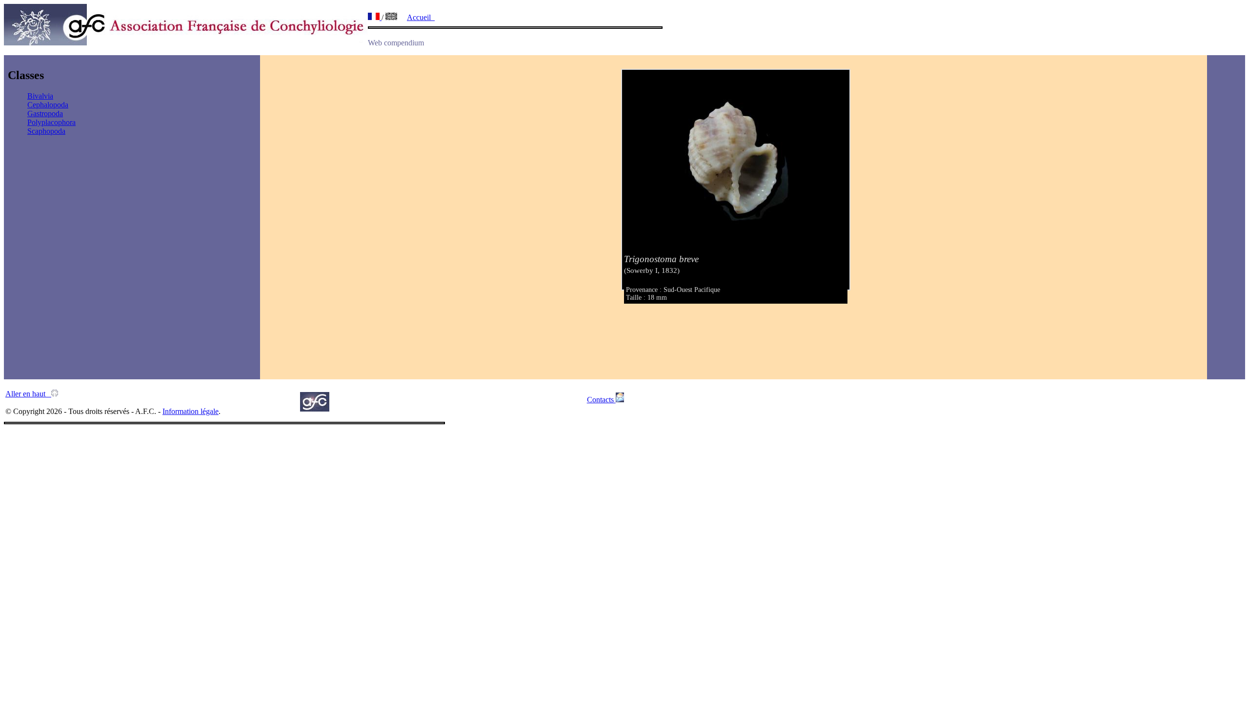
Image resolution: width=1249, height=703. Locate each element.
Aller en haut (28, 394)
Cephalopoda (47, 105)
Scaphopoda (46, 131)
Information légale (190, 411)
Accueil (421, 17)
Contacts (601, 399)
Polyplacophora (51, 122)
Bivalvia (40, 96)
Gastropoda (45, 113)
